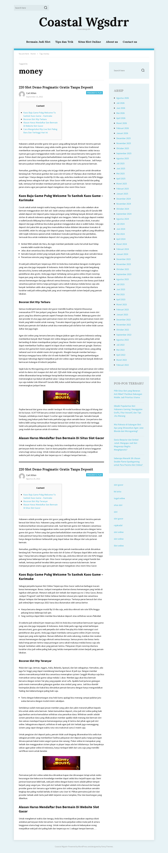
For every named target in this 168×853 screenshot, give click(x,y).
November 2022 (123, 324)
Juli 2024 (120, 223)
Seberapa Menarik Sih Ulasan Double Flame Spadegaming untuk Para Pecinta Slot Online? (128, 461)
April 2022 (120, 354)
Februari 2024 (122, 249)
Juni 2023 (120, 289)
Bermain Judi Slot (38, 41)
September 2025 (123, 153)
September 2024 (123, 213)
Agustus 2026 (122, 98)
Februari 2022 (122, 364)
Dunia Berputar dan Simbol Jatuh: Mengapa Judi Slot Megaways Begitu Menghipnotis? (126, 444)
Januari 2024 (122, 254)
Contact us (130, 41)
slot (115, 511)
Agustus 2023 (122, 279)
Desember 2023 (123, 259)
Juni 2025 (120, 168)
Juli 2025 (120, 163)
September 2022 (123, 334)
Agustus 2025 (122, 158)
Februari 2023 (122, 309)
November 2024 (123, 203)
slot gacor (118, 484)
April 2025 (120, 178)
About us (112, 41)
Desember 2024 (123, 198)
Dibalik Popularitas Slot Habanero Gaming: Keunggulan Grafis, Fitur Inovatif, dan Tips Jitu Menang (128, 411)
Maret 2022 (121, 359)
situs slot (118, 505)
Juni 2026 (120, 108)
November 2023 (123, 264)
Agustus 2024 (122, 218)
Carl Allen (31, 93)
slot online (118, 532)
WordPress (82, 846)
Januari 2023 (122, 314)
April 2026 (120, 118)
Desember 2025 (123, 138)
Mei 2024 (120, 234)
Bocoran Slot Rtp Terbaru (35, 119)
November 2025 (123, 143)
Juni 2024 (120, 228)
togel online (119, 498)
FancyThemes (107, 846)
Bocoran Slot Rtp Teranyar (35, 501)
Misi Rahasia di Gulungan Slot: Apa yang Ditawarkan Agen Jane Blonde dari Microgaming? (128, 428)
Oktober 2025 (122, 148)
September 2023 (123, 274)
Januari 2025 (122, 193)
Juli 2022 (120, 344)
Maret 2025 (121, 183)
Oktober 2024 (122, 208)
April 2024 (120, 239)
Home (33, 53)
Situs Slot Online (89, 41)
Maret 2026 (121, 123)
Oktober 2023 (122, 269)
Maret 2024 (121, 244)
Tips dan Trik (64, 41)
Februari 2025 (122, 188)
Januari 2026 (122, 133)
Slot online (119, 545)
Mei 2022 (120, 349)
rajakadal (118, 525)
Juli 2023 (120, 284)
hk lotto (117, 491)
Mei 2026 (120, 113)
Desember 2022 (123, 319)
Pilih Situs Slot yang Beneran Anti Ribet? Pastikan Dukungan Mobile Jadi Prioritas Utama (128, 394)
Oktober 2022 (122, 329)
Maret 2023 (121, 304)
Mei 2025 (120, 173)
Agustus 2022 (122, 339)
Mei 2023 (120, 294)
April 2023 (120, 299)
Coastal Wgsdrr (84, 22)
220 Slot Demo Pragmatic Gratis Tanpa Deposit (56, 87)
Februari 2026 (122, 128)
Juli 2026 (120, 103)
